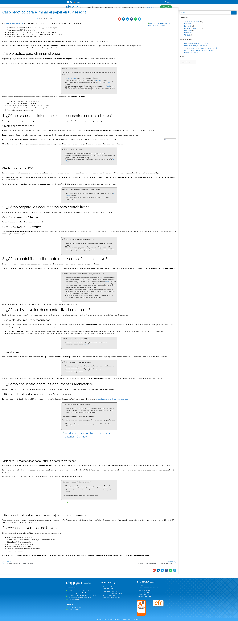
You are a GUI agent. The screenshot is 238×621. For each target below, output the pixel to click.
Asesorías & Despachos (192, 21)
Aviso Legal (142, 585)
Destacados (188, 24)
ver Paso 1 (99, 80)
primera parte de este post (14, 23)
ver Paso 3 (107, 86)
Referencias (188, 33)
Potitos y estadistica (191, 52)
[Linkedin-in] (68, 2)
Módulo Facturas (108, 586)
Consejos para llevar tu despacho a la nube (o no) (200, 48)
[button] (119, 19)
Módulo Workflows (109, 600)
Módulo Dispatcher (109, 595)
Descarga (69, 78)
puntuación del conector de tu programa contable (111, 399)
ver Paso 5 (108, 282)
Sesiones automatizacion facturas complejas (199, 50)
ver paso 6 (87, 345)
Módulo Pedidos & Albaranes (111, 598)
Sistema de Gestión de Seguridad (148, 588)
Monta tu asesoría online (192, 28)
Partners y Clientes (111, 7)
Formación (188, 26)
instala (75, 78)
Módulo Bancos (108, 589)
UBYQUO (187, 35)
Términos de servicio (145, 597)
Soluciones (98, 7)
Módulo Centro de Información (112, 593)
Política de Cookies (144, 592)
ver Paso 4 (80, 368)
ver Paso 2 (108, 82)
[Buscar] (234, 13)
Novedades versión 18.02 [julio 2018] (196, 43)
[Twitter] (71, 2)
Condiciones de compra (146, 594)
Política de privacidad (145, 590)
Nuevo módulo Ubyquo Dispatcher (195, 46)
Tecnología (89, 7)
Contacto (141, 7)
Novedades (188, 30)
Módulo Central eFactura (111, 591)
